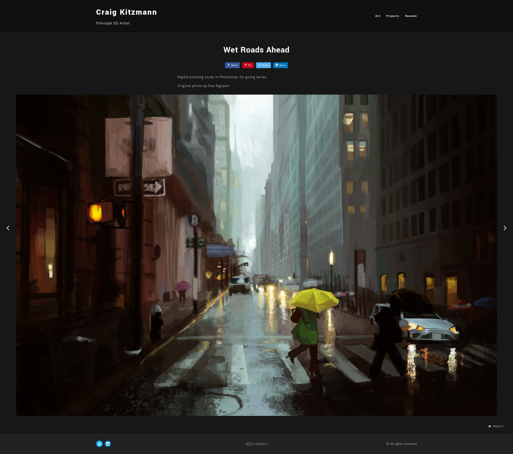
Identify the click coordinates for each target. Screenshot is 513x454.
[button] (495, 426)
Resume (411, 16)
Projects (392, 16)
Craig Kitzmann (126, 12)
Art (377, 16)
